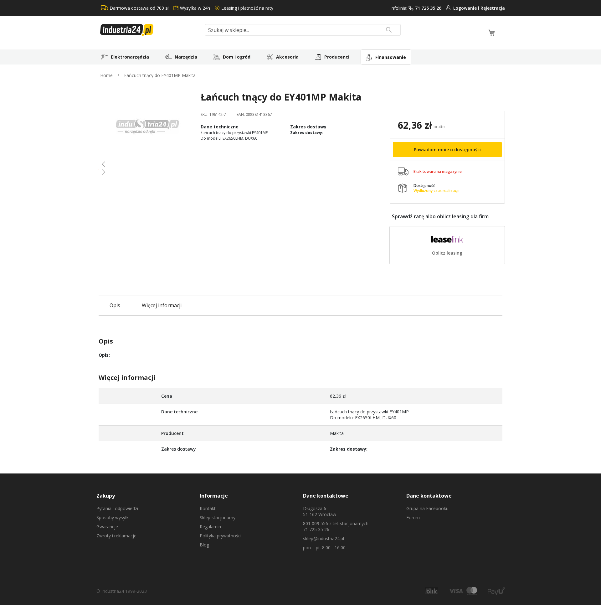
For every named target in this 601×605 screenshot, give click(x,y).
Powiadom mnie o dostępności (447, 150)
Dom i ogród (236, 57)
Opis (115, 305)
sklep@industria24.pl (323, 538)
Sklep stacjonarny (217, 517)
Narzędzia (186, 57)
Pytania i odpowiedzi (117, 508)
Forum (413, 517)
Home (106, 75)
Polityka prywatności (220, 536)
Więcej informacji (162, 305)
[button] (147, 164)
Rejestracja (492, 8)
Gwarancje (107, 527)
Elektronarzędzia (130, 57)
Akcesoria (287, 57)
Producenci (336, 57)
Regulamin (210, 527)
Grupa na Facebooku (427, 508)
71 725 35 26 (428, 8)
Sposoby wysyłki (113, 517)
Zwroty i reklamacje (116, 536)
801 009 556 (315, 523)
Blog (204, 545)
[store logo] (150, 30)
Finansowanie (390, 57)
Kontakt (208, 508)
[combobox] (303, 30)
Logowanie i (466, 8)
